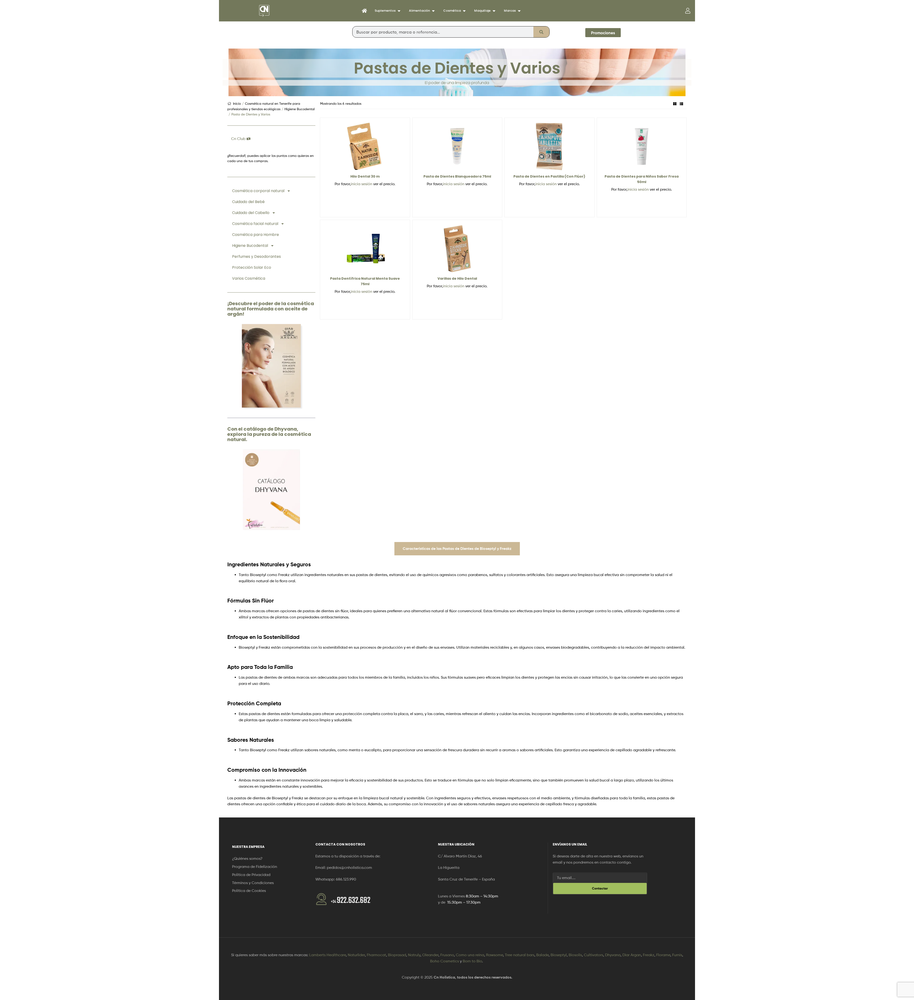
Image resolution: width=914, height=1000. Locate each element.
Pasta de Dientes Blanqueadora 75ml (457, 176)
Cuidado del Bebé (248, 201)
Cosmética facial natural (255, 223)
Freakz (648, 955)
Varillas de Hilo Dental (457, 278)
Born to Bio (472, 961)
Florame (663, 955)
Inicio (237, 103)
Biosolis (575, 955)
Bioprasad (397, 955)
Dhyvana (613, 955)
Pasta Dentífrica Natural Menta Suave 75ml (365, 281)
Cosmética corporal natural (258, 191)
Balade (542, 955)
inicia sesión (361, 184)
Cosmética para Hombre (255, 234)
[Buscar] (541, 31)
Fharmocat (376, 955)
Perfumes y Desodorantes (256, 256)
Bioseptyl (559, 955)
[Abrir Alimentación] (433, 10)
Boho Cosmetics (444, 961)
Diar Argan (631, 955)
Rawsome (494, 955)
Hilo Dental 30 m (365, 176)
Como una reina (470, 955)
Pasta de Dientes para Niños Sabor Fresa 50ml (642, 179)
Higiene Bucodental (299, 109)
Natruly (414, 955)
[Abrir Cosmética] (464, 10)
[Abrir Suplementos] (399, 10)
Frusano (447, 955)
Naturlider (356, 955)
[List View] (681, 103)
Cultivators (593, 955)
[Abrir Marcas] (519, 10)
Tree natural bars (519, 955)
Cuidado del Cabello (250, 212)
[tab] (457, 548)
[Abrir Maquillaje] (494, 10)
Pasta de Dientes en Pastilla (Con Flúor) (549, 176)
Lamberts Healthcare (327, 955)
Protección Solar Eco (251, 267)
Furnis (677, 955)
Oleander (430, 955)
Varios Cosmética (248, 278)
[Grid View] (675, 103)
